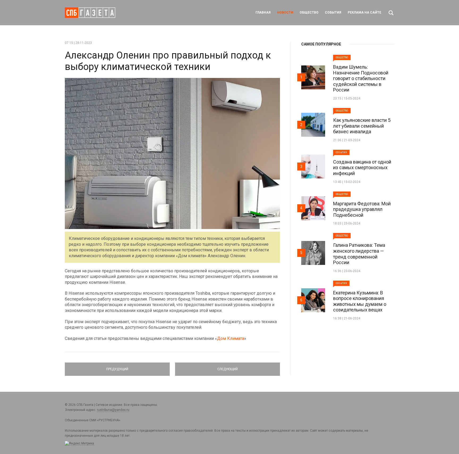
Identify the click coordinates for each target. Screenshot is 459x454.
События (333, 12)
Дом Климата (230, 338)
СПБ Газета (90, 12)
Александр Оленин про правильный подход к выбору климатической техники (168, 61)
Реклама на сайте (364, 12)
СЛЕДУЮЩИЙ (227, 367)
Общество (309, 12)
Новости (285, 12)
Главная (263, 12)
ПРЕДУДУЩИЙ (117, 367)
